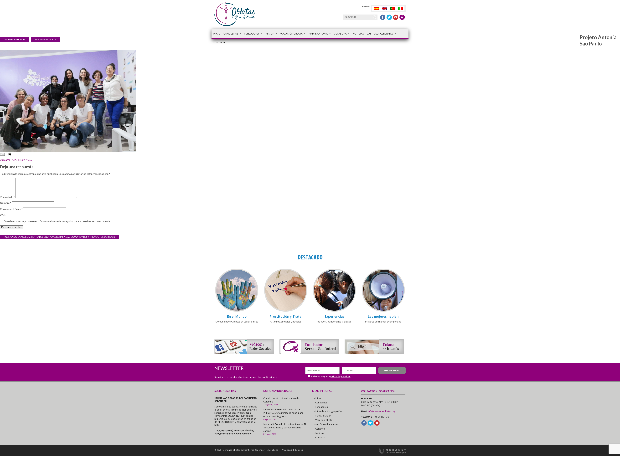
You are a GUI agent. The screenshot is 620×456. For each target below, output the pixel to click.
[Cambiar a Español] (376, 8)
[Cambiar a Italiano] (400, 8)
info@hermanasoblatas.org (381, 411)
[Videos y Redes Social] (244, 353)
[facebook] (383, 17)
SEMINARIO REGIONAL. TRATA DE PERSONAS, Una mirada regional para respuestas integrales (283, 413)
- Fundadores (321, 406)
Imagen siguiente (45, 39)
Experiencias (334, 316)
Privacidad (287, 449)
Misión (270, 33)
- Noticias (319, 433)
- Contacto (319, 437)
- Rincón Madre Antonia (326, 424)
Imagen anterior (14, 39)
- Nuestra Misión (322, 415)
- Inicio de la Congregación (328, 411)
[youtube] (395, 17)
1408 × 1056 (25, 159)
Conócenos (230, 33)
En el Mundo (237, 316)
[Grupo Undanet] (392, 452)
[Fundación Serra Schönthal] (309, 353)
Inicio (217, 33)
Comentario (7, 197)
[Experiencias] (334, 311)
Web (2, 215)
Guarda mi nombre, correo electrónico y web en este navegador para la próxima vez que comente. (57, 221)
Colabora (340, 33)
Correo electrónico (11, 208)
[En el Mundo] (236, 311)
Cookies (299, 449)
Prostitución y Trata (285, 316)
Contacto (219, 42)
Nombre (5, 202)
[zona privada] (402, 17)
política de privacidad (340, 376)
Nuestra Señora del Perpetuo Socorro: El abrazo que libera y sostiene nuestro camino (284, 427)
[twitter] (389, 17)
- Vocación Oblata (323, 419)
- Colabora (319, 428)
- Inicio (317, 398)
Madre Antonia (318, 33)
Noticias (358, 33)
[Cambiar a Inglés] (384, 8)
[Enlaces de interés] (374, 353)
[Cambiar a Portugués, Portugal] (392, 8)
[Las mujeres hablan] (383, 311)
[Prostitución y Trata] (285, 311)
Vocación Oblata (291, 33)
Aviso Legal (273, 449)
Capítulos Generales (380, 33)
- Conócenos (320, 402)
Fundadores (252, 33)
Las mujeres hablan (383, 316)
